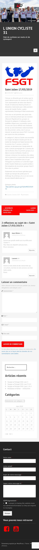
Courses (9, 195)
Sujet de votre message (12, 475)
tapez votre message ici (12, 483)
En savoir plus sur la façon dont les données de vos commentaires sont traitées (19, 351)
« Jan (6, 434)
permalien (25, 195)
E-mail (6, 325)
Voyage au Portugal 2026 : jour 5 (17, 382)
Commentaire (8, 291)
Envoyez (7, 513)
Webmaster (19, 93)
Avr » (11, 434)
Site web (6, 334)
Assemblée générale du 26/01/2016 (8, 210)
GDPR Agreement (10, 501)
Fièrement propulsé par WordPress (13, 543)
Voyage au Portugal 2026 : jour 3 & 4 (19, 384)
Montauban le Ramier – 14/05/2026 (18, 388)
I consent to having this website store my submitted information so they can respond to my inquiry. (19, 505)
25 (7, 429)
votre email (8, 466)
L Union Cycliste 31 (18, 30)
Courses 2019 (16, 195)
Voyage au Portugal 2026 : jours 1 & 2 (19, 386)
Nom (5, 316)
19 (11, 425)
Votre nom (7, 457)
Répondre (32, 250)
